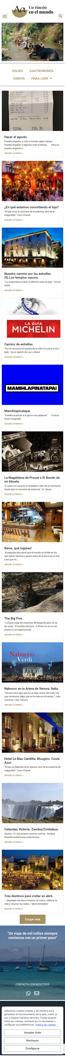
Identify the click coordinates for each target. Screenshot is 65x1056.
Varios (19, 78)
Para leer (39, 78)
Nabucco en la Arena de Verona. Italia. (31, 688)
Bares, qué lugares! (18, 548)
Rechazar (32, 1040)
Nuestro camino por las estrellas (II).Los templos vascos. (27, 275)
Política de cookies (45, 1024)
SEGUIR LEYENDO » (14, 153)
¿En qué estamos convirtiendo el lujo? (31, 207)
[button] (5, 16)
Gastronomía (41, 71)
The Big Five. (13, 618)
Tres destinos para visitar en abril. (28, 896)
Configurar (33, 1048)
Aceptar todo (32, 1032)
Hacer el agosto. (16, 137)
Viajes (17, 71)
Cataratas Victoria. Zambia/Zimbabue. (31, 829)
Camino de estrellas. (19, 344)
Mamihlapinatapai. (17, 411)
